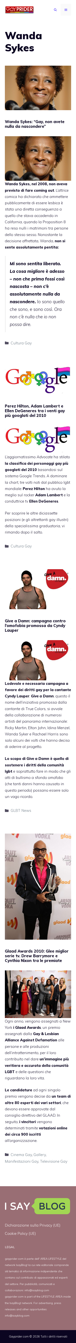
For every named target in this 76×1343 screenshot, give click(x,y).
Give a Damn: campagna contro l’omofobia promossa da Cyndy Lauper (35, 625)
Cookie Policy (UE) (20, 1233)
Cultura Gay (21, 343)
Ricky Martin (16, 727)
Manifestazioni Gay (21, 1161)
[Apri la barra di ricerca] (55, 10)
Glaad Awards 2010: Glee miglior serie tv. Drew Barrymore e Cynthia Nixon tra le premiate (37, 956)
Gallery (40, 1154)
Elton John (37, 727)
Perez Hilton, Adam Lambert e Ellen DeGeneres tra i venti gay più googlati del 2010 (35, 411)
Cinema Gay (21, 1154)
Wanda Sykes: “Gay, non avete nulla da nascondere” (35, 124)
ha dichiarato (30, 196)
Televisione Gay (53, 1161)
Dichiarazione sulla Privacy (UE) (32, 1225)
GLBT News (21, 810)
